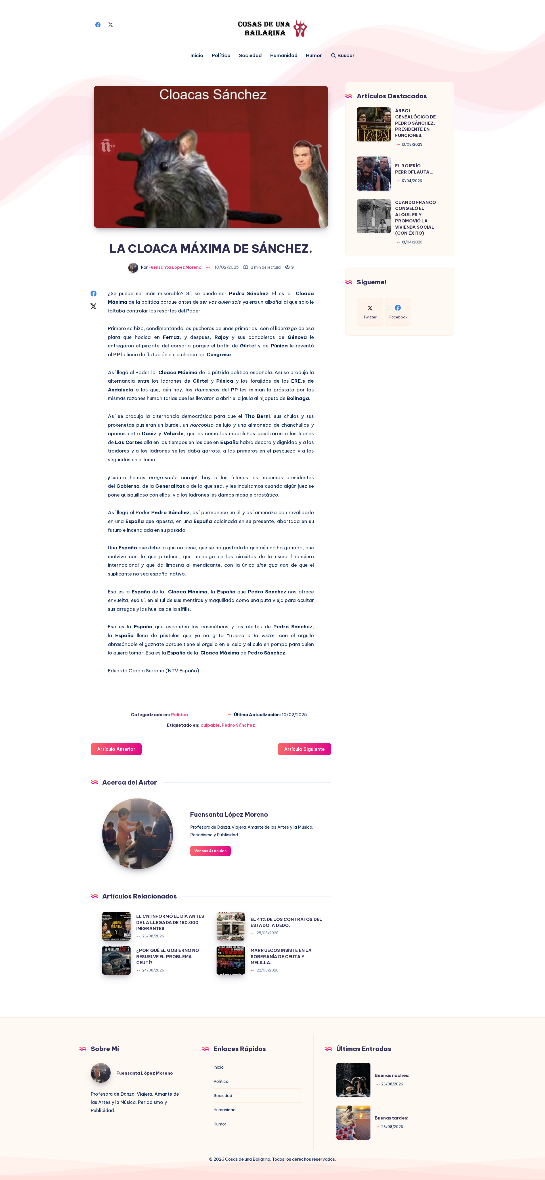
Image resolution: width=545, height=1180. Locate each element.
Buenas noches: (392, 1075)
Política (221, 56)
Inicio (196, 56)
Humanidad (283, 56)
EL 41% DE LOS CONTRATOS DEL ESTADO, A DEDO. (286, 922)
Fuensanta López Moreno (229, 814)
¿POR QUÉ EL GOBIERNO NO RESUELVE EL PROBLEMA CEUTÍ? (167, 957)
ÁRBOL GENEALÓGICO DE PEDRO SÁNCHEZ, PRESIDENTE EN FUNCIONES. (415, 123)
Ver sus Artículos (210, 850)
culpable (210, 725)
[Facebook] (98, 24)
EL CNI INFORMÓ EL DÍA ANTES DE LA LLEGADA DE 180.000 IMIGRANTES (170, 922)
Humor (314, 56)
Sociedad (250, 56)
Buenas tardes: (391, 1118)
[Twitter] (110, 24)
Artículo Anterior (116, 749)
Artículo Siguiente (304, 749)
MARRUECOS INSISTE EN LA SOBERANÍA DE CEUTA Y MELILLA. (281, 957)
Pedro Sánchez (238, 725)
